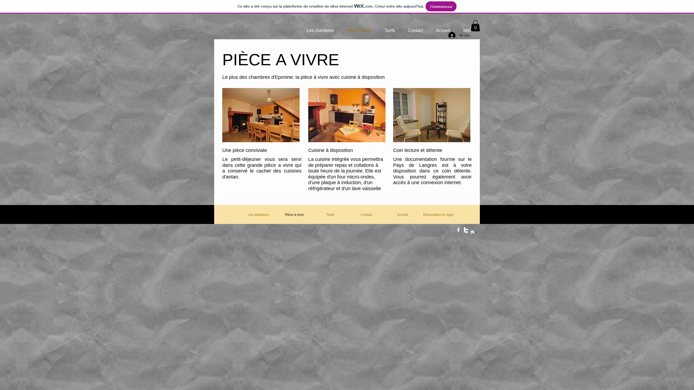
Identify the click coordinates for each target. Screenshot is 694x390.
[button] (475, 25)
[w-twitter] (466, 230)
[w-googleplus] (474, 233)
